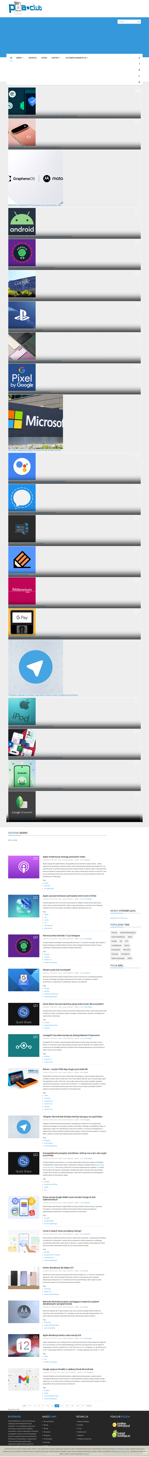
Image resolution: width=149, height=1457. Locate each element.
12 (67, 1406)
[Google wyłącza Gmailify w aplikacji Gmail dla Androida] (23, 1379)
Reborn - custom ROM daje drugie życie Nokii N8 (65, 1069)
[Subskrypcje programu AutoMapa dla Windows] (120, 1424)
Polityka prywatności (84, 1439)
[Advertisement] (57, 36)
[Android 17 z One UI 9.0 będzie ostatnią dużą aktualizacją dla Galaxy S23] (22, 346)
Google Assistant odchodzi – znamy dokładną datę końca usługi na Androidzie (37, 481)
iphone (127, 945)
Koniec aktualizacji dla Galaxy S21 (58, 1267)
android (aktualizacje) (51, 1294)
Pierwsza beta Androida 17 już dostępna (61, 935)
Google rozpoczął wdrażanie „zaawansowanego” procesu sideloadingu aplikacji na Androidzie (42, 116)
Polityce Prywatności (123, 1451)
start (24, 1406)
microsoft (126, 950)
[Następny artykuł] (82, 1405)
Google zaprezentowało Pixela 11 (20, 299)
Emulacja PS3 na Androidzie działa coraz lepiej (25, 330)
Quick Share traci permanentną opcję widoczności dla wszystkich (73, 1004)
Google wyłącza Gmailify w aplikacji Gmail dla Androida (68, 1369)
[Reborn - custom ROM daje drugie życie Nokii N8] (23, 1079)
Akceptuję (86, 1454)
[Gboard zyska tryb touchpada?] (23, 980)
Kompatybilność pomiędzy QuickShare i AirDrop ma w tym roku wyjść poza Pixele (74, 1154)
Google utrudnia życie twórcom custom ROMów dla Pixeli (29, 392)
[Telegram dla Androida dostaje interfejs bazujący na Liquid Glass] (23, 1127)
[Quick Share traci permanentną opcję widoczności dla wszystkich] (23, 1014)
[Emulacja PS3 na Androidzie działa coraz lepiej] (22, 315)
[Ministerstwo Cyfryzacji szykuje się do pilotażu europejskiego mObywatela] (22, 742)
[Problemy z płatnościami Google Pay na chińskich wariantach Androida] (22, 622)
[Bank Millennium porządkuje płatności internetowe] (22, 591)
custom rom (48, 1062)
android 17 (47, 960)
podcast (47, 886)
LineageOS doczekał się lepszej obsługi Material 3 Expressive (71, 1035)
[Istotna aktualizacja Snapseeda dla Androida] (22, 805)
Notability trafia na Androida (18, 575)
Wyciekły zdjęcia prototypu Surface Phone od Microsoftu (34, 450)
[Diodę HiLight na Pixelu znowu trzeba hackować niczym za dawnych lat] (22, 132)
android (46, 957)
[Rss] (139, 58)
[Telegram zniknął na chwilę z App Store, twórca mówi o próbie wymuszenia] (35, 667)
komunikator (48, 925)
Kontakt (80, 1425)
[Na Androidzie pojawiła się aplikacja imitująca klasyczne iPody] (22, 711)
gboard (46, 991)
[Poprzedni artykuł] (30, 1405)
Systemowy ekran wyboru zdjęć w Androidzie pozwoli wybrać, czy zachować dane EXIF (40, 236)
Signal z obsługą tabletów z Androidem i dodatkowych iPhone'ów (32, 512)
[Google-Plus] (139, 76)
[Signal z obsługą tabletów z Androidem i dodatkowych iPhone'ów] (22, 497)
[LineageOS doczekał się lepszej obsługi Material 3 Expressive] (23, 1045)
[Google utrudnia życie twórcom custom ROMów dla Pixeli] (22, 377)
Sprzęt (86, 1072)
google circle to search (52, 1255)
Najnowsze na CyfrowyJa (118, 918)
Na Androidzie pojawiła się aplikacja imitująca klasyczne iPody (30, 726)
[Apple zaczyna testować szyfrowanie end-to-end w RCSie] (23, 906)
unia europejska (49, 1328)
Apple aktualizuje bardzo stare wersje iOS (62, 1335)
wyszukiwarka (49, 1257)
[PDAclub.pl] (25, 8)
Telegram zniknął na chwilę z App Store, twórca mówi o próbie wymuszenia (43, 695)
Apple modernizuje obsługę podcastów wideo (64, 857)
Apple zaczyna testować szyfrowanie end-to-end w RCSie (69, 896)
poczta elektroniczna (51, 1396)
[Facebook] (139, 64)
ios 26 (46, 920)
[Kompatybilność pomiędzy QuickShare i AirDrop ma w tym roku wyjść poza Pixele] (23, 1163)
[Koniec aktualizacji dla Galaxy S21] (23, 1278)
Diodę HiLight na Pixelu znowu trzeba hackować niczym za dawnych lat (34, 147)
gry (121, 941)
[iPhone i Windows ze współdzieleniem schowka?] (22, 528)
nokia (46, 1095)
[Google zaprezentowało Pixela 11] (22, 284)
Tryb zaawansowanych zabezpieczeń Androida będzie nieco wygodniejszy (35, 788)
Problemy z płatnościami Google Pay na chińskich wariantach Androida (34, 637)
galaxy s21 (47, 1291)
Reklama (80, 1435)
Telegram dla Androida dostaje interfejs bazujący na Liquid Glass (72, 1116)
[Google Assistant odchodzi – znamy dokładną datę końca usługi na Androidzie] (22, 466)
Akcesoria (47, 1432)
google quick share (50, 1025)
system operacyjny (50, 962)
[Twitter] (139, 70)
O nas (79, 1428)
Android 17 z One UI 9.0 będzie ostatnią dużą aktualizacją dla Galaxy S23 (34, 361)
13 (72, 1406)
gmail (46, 1393)
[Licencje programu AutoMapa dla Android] (120, 1434)
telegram (47, 1140)
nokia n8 (47, 1098)
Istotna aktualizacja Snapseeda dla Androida (24, 820)
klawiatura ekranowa (51, 994)
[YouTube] (139, 82)
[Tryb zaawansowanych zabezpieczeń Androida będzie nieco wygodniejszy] (22, 773)
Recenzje (47, 1442)
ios (45, 917)
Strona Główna (49, 1421)
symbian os (48, 1109)
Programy (87, 860)
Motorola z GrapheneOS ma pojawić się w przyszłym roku (34, 205)
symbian (47, 1106)
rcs (45, 923)
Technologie (88, 899)
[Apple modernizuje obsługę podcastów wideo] (23, 867)
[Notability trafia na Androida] (22, 560)
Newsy (46, 1425)
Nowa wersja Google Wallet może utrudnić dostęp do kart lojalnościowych (69, 1198)
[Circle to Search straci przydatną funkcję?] (23, 1241)
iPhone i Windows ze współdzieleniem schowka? (26, 543)
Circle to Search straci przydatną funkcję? (62, 1231)
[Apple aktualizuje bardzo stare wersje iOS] (23, 1345)
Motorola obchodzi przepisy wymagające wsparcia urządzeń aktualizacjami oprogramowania (71, 1302)
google (46, 954)
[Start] (11, 58)
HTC (126, 941)
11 (62, 1406)
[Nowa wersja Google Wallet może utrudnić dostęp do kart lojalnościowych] (23, 1207)
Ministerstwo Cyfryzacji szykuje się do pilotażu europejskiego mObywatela (35, 757)
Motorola (47, 1322)
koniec (89, 1406)
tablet (130, 958)
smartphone (48, 1101)
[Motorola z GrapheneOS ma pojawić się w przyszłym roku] (35, 177)
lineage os (47, 1059)
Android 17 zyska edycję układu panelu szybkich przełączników (31, 267)
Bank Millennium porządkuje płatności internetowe (26, 606)
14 (77, 1406)
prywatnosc (48, 928)
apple (46, 883)
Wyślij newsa (82, 1432)
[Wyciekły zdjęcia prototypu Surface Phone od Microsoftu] (35, 422)
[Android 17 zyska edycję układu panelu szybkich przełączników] (22, 252)
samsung (47, 1289)
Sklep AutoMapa (83, 1421)
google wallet (48, 1221)
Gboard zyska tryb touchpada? (57, 970)
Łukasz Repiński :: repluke (71, 860)
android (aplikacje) (50, 997)
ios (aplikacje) (49, 888)
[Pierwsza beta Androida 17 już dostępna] (23, 946)
